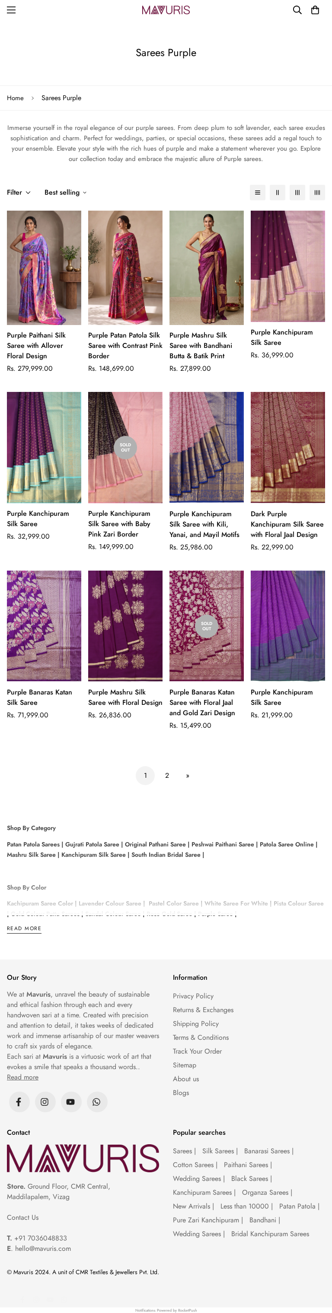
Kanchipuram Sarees (204, 1192)
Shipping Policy (196, 1024)
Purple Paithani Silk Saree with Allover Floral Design (36, 345)
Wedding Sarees (199, 1179)
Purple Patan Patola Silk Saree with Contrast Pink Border (125, 345)
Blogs (181, 1093)
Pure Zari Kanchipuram (208, 1220)
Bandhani (264, 1220)
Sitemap (184, 1065)
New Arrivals (193, 1206)
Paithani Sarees (248, 1165)
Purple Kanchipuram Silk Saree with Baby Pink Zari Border (119, 523)
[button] (315, 10)
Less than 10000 (246, 1206)
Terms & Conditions (201, 1037)
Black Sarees (251, 1179)
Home (15, 98)
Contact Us (22, 1217)
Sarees (184, 1151)
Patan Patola (299, 1206)
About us (186, 1079)
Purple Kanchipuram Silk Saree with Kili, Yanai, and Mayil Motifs (204, 524)
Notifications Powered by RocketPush (166, 1310)
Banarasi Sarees (269, 1151)
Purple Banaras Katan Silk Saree (39, 697)
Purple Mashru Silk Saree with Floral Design (125, 697)
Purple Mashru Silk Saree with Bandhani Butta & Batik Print (200, 345)
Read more (24, 929)
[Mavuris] (166, 10)
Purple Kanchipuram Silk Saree (282, 337)
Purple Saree (215, 913)
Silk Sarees (220, 1151)
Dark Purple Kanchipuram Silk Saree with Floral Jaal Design (287, 524)
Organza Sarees (267, 1192)
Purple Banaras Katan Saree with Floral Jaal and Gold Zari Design (202, 702)
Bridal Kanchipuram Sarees (270, 1234)
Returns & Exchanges (203, 1010)
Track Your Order (197, 1051)
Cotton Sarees (195, 1165)
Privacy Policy (193, 996)
